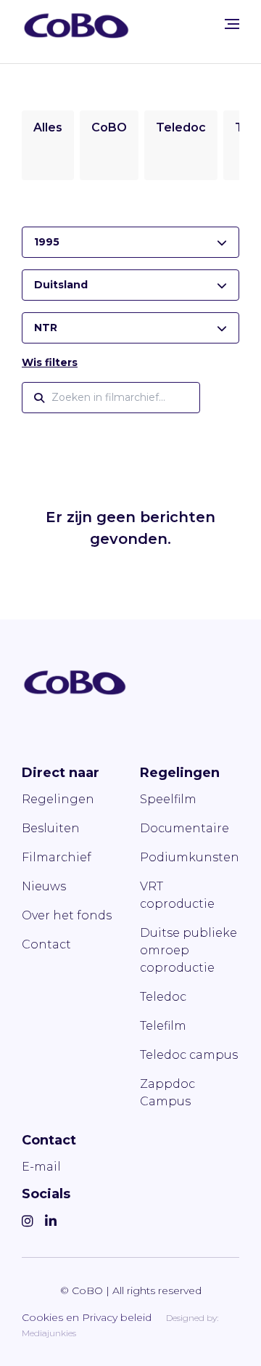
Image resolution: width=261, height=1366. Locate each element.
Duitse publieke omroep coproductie (188, 950)
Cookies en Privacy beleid (87, 1317)
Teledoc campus (189, 1055)
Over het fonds (67, 915)
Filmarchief (56, 857)
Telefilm (163, 1026)
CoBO (109, 127)
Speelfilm (168, 799)
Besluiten (51, 828)
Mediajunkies (49, 1333)
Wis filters (50, 362)
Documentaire (184, 828)
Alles (47, 127)
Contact (46, 944)
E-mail (41, 1167)
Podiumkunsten (189, 857)
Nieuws (44, 886)
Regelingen (58, 799)
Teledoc (181, 127)
